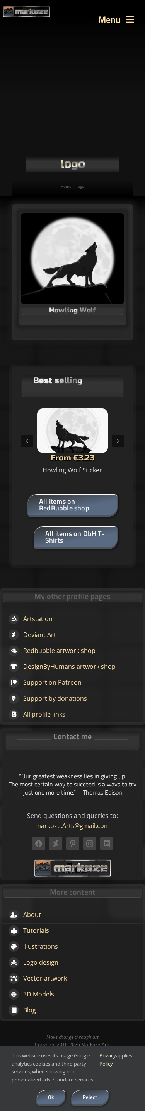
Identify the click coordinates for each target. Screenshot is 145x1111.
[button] (27, 441)
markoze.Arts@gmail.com (72, 825)
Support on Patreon (52, 682)
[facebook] (38, 843)
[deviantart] (55, 843)
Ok (51, 1097)
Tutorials (36, 930)
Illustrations (40, 946)
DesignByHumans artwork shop (69, 666)
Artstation (38, 619)
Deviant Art (39, 634)
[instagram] (89, 843)
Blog (29, 1010)
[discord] (106, 843)
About (32, 914)
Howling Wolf (72, 310)
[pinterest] (72, 843)
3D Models (38, 994)
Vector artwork (45, 978)
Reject (90, 1097)
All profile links (44, 714)
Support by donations (55, 698)
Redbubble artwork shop (59, 650)
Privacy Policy (107, 1059)
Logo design (40, 962)
